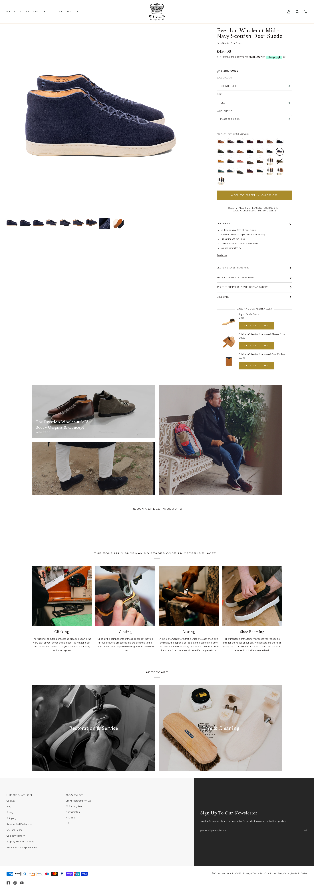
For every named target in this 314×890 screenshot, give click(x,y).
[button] (12, 11)
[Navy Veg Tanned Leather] (231, 172)
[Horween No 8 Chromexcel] (251, 143)
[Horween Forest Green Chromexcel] (222, 152)
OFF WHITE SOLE (229, 86)
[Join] (302, 830)
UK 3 (223, 103)
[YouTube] (22, 883)
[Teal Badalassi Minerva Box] (222, 172)
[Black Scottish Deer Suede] (251, 152)
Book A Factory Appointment (22, 847)
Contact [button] (75, 795)
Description (224, 224)
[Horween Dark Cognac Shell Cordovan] (251, 162)
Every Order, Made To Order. (292, 873)
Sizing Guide (229, 70)
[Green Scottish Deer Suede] (261, 172)
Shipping (11, 818)
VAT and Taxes (14, 830)
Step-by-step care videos (20, 842)
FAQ (9, 807)
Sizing (10, 812)
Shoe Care (223, 297)
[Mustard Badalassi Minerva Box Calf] (222, 162)
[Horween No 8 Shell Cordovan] (231, 143)
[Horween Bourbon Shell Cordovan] (222, 143)
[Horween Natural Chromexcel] (271, 143)
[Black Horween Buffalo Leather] (280, 143)
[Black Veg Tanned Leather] (271, 152)
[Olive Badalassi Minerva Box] (280, 162)
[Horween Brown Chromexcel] (261, 143)
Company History (16, 836)
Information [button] (19, 795)
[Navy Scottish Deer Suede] (280, 152)
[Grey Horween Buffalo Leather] (231, 152)
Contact (11, 801)
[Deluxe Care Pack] (271, 162)
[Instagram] (15, 883)
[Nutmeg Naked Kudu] (241, 152)
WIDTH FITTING (224, 111)
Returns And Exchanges (19, 824)
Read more (222, 255)
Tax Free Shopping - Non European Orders (242, 287)
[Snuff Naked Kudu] (261, 162)
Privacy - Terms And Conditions (259, 873)
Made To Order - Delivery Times (235, 277)
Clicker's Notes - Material (233, 268)
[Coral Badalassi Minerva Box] (241, 162)
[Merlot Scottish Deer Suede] (251, 172)
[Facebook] (8, 883)
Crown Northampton (225, 873)
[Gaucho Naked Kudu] (261, 152)
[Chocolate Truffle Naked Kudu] (231, 162)
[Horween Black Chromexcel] (241, 143)
